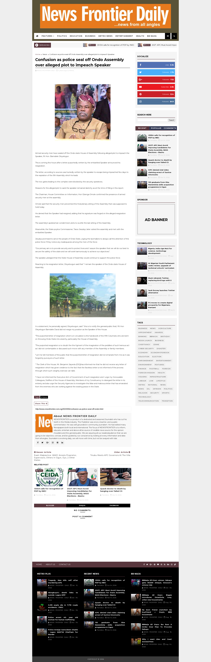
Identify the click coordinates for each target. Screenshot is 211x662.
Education (76, 36)
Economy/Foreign (160, 352)
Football (154, 369)
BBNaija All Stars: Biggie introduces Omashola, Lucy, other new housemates (157, 597)
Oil (148, 389)
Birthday (165, 336)
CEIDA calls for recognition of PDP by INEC (97, 45)
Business (90, 36)
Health (140, 36)
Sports (165, 393)
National (152, 385)
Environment (145, 365)
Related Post (41, 465)
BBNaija (154, 336)
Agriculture (164, 328)
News (75, 45)
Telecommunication (148, 401)
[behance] (168, 564)
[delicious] (175, 564)
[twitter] (147, 564)
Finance (142, 369)
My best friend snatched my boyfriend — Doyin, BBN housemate (157, 612)
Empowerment (145, 361)
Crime (156, 344)
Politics (62, 36)
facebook (114, 505)
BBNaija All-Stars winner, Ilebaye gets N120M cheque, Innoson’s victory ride (157, 582)
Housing (142, 377)
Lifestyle (161, 381)
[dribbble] (161, 564)
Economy (143, 352)
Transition (167, 401)
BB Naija (152, 36)
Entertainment (124, 36)
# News (44, 397)
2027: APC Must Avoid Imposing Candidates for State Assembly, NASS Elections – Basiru (171, 45)
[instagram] (171, 564)
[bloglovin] (158, 564)
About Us (50, 564)
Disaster (161, 348)
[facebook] (144, 564)
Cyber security (146, 348)
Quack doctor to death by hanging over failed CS (113, 489)
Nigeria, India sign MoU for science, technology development (160, 251)
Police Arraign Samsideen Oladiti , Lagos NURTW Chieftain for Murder (63, 632)
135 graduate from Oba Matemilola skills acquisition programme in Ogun (161, 184)
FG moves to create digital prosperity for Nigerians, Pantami (160, 305)
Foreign (166, 369)
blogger (50, 505)
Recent (142, 128)
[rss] (164, 564)
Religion (142, 393)
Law (151, 381)
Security (154, 393)
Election (156, 356)
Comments (170, 128)
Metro (141, 385)
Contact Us (64, 564)
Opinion (157, 389)
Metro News (105, 36)
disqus (82, 505)
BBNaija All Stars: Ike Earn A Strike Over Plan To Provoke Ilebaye (157, 626)
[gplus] (151, 564)
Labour (142, 381)
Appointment (145, 332)
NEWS (141, 389)
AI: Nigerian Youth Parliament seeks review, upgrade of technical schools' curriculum (161, 265)
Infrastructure (158, 377)
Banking (142, 336)
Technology (144, 397)
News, (71, 70)
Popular (156, 128)
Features (47, 36)
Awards (159, 332)
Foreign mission (146, 373)
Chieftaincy (144, 344)
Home (37, 54)
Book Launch (145, 340)
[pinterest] (154, 564)
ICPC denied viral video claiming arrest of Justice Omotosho (159, 172)
